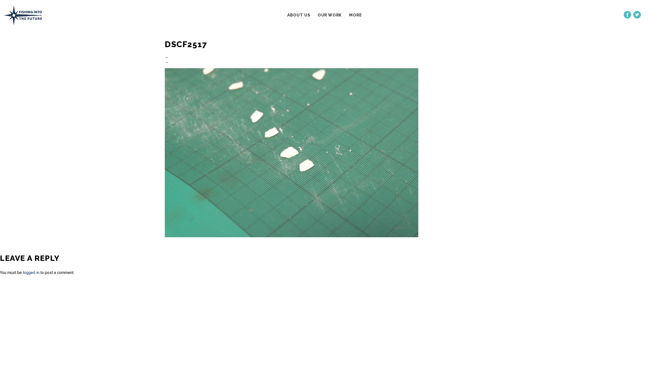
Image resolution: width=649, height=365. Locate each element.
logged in (31, 272)
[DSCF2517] (291, 235)
